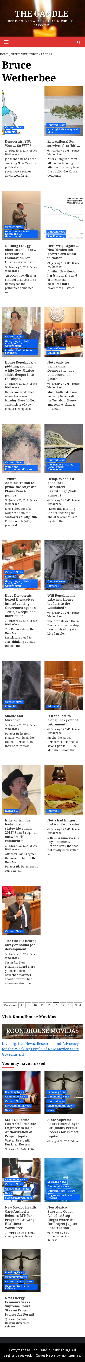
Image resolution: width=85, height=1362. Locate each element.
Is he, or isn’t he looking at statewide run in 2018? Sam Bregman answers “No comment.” (21, 831)
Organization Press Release (60, 1196)
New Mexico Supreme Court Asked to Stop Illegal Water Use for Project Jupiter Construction (62, 1218)
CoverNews (46, 1355)
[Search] (78, 42)
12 (49, 1005)
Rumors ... (54, 586)
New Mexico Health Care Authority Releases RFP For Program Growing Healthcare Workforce (20, 1218)
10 (35, 1005)
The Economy (56, 236)
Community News (16, 1096)
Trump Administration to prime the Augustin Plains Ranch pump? (21, 487)
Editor (32, 1149)
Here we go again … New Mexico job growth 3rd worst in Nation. (63, 252)
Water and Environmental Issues (18, 468)
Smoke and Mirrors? (14, 718)
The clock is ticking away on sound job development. (20, 945)
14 (62, 1005)
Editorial (10, 132)
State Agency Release (18, 1197)
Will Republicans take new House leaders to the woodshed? (61, 602)
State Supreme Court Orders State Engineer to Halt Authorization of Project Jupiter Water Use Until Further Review (20, 1132)
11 (42, 1005)
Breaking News (14, 1092)
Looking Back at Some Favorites (19, 351)
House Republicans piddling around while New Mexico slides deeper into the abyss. (20, 371)
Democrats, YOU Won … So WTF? (18, 144)
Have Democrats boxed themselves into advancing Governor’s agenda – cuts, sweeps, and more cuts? (20, 606)
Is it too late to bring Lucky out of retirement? (62, 720)
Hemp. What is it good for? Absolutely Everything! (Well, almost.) (62, 487)
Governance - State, (17, 1188)
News (8, 1110)
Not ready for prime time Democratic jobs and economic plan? (60, 371)
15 (69, 1005)
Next (78, 1005)
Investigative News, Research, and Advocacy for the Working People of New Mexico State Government (40, 1049)
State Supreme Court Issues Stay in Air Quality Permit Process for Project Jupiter (63, 1128)
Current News (14, 127)
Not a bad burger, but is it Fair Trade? (63, 822)
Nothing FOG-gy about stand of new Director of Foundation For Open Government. (20, 254)
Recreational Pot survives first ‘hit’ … (63, 144)
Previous (10, 1005)
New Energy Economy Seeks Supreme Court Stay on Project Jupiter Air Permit (19, 1306)
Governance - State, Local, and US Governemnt (17, 234)
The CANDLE (41, 14)
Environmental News (18, 1105)
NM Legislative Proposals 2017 (63, 130)
